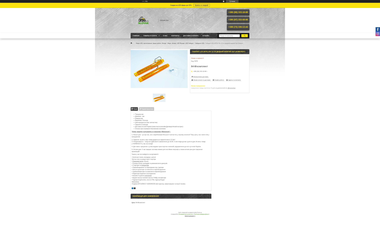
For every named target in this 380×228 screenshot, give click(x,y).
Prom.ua (199, 212)
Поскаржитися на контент (186, 214)
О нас (165, 35)
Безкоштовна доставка (201, 76)
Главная (136, 35)
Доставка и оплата (191, 35)
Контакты (175, 35)
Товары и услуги (150, 35)
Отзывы (205, 35)
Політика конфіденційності (201, 214)
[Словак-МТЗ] (143, 20)
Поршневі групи (138, 161)
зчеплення (148, 175)
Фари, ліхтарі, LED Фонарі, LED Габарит (181, 43)
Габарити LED (199, 43)
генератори (145, 165)
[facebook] (132, 188)
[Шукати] (244, 35)
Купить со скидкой (201, 5)
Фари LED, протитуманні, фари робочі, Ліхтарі (151, 43)
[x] (134, 188)
